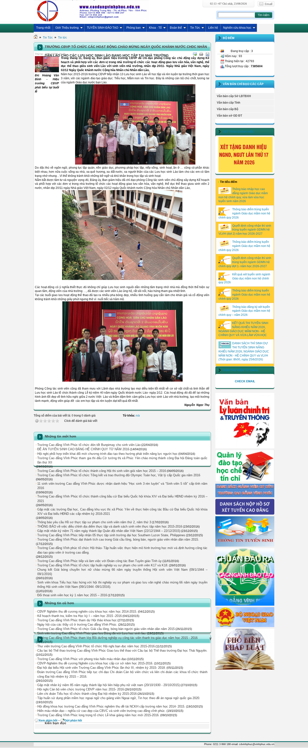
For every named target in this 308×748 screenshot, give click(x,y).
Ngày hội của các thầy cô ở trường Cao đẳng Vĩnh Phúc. (77, 624)
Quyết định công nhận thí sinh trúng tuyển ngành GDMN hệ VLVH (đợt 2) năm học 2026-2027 (244, 230)
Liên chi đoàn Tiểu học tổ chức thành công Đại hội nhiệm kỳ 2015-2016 (87, 693)
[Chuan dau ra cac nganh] (244, 604)
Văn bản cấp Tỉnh (228, 102)
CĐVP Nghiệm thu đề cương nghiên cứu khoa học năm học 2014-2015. (87, 611)
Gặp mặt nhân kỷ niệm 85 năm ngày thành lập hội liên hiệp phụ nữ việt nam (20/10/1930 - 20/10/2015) (108, 685)
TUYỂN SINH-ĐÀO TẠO (102, 27)
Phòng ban (133, 27)
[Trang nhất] (36, 37)
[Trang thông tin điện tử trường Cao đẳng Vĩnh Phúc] (91, 11)
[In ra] (201, 54)
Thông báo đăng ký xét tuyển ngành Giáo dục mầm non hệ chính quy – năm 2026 (244, 311)
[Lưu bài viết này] (207, 54)
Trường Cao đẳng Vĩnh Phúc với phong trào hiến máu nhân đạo (81, 659)
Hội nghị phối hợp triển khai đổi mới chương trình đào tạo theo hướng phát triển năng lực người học (107, 454)
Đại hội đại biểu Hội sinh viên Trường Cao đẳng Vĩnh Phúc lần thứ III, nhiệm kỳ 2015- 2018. (101, 667)
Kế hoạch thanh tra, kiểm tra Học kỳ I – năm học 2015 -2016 (79, 616)
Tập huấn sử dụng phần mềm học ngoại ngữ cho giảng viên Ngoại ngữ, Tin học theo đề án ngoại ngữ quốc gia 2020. (118, 698)
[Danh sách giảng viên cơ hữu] (244, 496)
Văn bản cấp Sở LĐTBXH (234, 96)
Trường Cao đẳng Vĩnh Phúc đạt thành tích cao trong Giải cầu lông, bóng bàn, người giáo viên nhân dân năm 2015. (118, 539)
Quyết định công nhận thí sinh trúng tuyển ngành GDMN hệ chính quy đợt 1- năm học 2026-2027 (244, 262)
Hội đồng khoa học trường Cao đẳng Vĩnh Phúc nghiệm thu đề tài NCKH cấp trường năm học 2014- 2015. (111, 706)
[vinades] (244, 669)
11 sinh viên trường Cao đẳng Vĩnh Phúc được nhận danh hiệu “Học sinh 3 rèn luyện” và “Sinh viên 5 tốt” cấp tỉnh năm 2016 (122, 486)
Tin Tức (195, 27)
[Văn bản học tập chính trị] (244, 447)
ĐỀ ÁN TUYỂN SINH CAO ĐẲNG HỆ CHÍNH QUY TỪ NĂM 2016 (83, 449)
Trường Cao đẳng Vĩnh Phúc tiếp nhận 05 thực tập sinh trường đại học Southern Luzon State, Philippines (111, 535)
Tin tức (62, 37)
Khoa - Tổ (155, 27)
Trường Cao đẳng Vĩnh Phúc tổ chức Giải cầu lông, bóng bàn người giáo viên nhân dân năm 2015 (106, 629)
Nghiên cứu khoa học (237, 27)
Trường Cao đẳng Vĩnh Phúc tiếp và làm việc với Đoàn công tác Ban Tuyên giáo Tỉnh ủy (99, 561)
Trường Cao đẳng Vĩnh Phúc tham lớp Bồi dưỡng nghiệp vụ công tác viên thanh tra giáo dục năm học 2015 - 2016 (117, 638)
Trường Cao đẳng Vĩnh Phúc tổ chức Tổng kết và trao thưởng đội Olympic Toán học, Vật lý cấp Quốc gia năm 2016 (118, 475)
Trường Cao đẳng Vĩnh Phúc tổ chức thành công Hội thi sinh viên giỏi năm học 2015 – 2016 (101, 471)
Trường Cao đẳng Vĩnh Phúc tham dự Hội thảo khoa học (77, 620)
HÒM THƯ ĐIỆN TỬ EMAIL (241, 370)
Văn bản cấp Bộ (227, 109)
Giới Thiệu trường (67, 27)
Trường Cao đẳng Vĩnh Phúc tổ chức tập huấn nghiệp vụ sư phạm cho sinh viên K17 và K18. (102, 565)
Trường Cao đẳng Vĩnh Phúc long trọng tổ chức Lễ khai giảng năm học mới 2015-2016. (98, 715)
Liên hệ (213, 27)
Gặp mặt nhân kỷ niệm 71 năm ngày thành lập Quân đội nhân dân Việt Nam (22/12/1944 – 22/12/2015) (108, 531)
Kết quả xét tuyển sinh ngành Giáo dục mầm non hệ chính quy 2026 (244, 278)
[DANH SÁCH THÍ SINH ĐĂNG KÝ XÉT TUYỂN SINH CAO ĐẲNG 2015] (244, 513)
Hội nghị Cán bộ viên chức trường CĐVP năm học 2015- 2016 (80, 689)
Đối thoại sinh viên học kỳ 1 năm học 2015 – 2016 (72, 595)
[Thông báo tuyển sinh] (244, 545)
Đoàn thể (176, 27)
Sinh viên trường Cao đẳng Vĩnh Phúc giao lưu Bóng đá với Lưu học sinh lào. (91, 633)
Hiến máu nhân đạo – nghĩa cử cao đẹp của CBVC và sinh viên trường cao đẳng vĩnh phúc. (101, 711)
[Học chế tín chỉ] (244, 481)
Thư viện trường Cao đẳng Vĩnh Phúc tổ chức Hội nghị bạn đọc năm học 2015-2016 (96, 646)
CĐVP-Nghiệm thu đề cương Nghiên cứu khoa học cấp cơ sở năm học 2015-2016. (95, 663)
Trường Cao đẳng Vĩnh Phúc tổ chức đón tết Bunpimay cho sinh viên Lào (89, 445)
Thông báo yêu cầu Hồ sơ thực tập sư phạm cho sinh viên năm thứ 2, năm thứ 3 (94, 522)
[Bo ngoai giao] (244, 626)
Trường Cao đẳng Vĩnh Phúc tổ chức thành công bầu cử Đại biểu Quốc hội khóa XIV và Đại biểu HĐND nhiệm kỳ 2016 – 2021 (122, 499)
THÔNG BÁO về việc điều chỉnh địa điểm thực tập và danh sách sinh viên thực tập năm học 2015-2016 (109, 526)
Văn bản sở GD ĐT (229, 115)
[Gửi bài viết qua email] (195, 54)
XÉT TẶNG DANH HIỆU (238, 131)
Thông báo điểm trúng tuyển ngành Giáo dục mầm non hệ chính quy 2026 (244, 213)
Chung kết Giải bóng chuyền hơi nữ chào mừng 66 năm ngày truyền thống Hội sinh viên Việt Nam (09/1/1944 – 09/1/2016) (122, 572)
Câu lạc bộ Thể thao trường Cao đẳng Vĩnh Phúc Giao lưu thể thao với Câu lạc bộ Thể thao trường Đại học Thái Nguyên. (122, 650)
